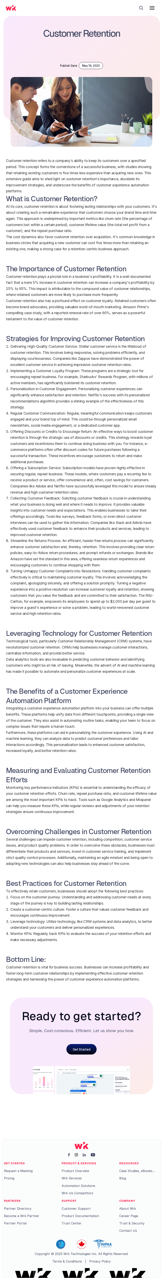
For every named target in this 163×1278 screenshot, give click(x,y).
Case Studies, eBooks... (137, 1171)
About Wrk (127, 1209)
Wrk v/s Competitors (77, 1193)
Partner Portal (15, 1223)
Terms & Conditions (67, 1261)
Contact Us (128, 1231)
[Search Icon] (141, 8)
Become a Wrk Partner (21, 1216)
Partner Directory (17, 1209)
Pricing (9, 1178)
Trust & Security (132, 1223)
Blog (122, 1178)
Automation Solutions (78, 1186)
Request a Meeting (18, 1171)
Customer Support (76, 1209)
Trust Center (72, 1223)
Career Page (128, 1216)
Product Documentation (80, 1216)
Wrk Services (72, 1178)
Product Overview (75, 1171)
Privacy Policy (100, 1261)
